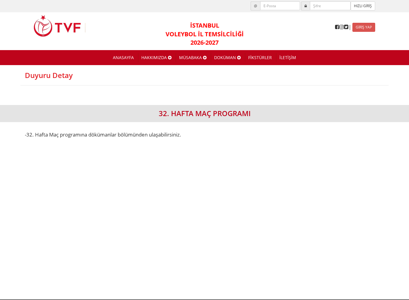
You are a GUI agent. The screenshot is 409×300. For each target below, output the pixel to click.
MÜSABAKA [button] (191, 57)
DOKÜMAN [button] (225, 57)
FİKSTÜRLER (260, 57)
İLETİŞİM (287, 57)
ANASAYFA (123, 57)
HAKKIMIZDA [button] (154, 57)
